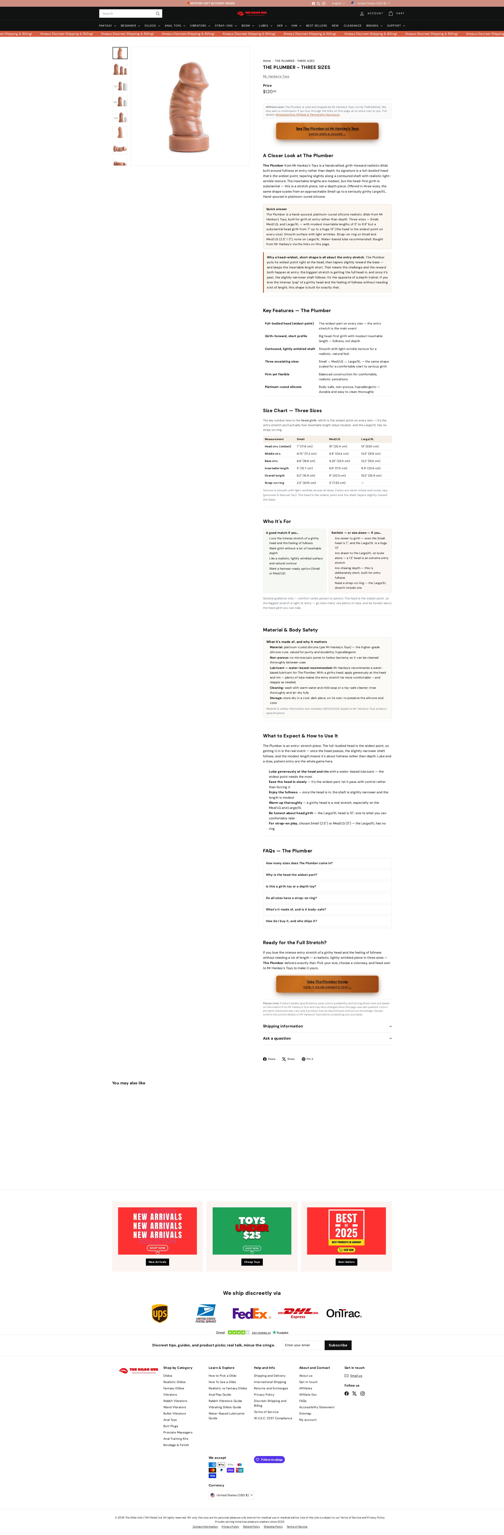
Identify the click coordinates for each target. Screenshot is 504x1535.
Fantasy (106, 25)
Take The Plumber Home (327, 984)
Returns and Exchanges (271, 1388)
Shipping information (283, 1026)
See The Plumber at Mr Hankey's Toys (327, 130)
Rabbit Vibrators (175, 1401)
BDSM (246, 25)
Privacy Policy (264, 1395)
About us (305, 1376)
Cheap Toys (252, 1262)
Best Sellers (316, 25)
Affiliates (305, 1388)
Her (280, 25)
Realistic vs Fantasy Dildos (228, 1388)
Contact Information (205, 1526)
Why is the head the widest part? (291, 875)
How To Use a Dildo (222, 1382)
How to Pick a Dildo (223, 1376)
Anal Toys (173, 25)
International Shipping (270, 1382)
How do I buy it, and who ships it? (291, 921)
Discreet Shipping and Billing (270, 1403)
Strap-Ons (224, 25)
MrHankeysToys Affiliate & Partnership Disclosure (307, 114)
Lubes (264, 25)
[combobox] (130, 13)
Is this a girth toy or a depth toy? (291, 886)
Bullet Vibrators (174, 1413)
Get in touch (308, 1382)
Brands (373, 25)
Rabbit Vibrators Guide (225, 1401)
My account (308, 1420)
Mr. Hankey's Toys (276, 76)
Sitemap (305, 1413)
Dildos (151, 25)
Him (295, 25)
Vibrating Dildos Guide (225, 1407)
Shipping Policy (273, 1526)
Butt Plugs (170, 1426)
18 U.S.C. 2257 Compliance (273, 1418)
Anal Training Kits (175, 1439)
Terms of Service (266, 1412)
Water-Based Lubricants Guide (227, 1416)
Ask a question (277, 1038)
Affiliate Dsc (308, 1395)
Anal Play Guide (220, 1395)
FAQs (303, 1401)
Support (394, 25)
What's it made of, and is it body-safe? (296, 909)
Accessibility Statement (316, 1407)
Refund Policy (251, 1526)
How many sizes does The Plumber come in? (299, 863)
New (335, 25)
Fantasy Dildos (173, 1388)
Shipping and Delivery (269, 1376)
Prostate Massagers (178, 1432)
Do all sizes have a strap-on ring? (291, 898)
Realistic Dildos (174, 1382)
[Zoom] (190, 106)
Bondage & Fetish (176, 1445)
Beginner (129, 25)
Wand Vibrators (174, 1407)
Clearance (353, 25)
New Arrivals (157, 1262)
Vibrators (198, 25)
